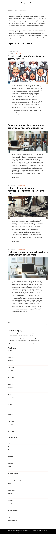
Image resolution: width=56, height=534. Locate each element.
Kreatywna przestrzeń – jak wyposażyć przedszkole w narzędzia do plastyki (23, 338)
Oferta (9, 476)
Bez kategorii (10, 439)
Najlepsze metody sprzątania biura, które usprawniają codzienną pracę (28, 253)
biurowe (9, 449)
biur (8, 446)
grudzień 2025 (11, 357)
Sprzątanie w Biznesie (28, 3)
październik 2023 (11, 417)
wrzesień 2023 (11, 421)
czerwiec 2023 (11, 431)
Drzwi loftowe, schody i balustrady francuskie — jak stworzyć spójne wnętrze (23, 340)
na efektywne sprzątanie (13, 473)
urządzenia (10, 517)
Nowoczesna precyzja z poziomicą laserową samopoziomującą (20, 335)
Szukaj (9, 322)
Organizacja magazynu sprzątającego (15, 480)
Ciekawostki (10, 456)
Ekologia (9, 466)
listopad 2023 (10, 414)
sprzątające (10, 493)
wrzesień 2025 (11, 367)
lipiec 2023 (10, 427)
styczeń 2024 (10, 407)
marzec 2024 (10, 401)
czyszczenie (10, 463)
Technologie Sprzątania (12, 513)
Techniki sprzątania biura (13, 510)
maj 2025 (9, 380)
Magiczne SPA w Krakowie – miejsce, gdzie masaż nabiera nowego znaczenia (23, 343)
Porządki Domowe (11, 490)
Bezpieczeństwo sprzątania (13, 442)
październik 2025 (11, 363)
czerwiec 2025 (11, 377)
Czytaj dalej (15, 114)
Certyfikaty (10, 453)
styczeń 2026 (10, 353)
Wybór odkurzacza (12, 523)
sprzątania (10, 503)
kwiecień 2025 (11, 384)
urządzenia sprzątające (12, 520)
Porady (9, 486)
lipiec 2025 (10, 374)
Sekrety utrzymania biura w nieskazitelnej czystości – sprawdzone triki (26, 191)
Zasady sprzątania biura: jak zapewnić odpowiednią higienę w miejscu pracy (26, 126)
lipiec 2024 (10, 390)
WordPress (23, 532)
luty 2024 (10, 404)
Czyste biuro (10, 459)
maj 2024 (9, 394)
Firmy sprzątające (11, 469)
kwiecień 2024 (11, 397)
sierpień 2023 (10, 424)
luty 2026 (10, 350)
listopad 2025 (10, 360)
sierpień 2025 (10, 370)
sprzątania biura (19, 53)
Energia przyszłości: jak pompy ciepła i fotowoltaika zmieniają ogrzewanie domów (24, 333)
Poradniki (10, 483)
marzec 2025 (10, 387)
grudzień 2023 (11, 411)
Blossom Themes (11, 532)
